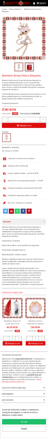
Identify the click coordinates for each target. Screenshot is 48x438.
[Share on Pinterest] (29, 211)
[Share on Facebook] (23, 211)
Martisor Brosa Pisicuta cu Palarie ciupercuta (35, 323)
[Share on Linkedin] (11, 211)
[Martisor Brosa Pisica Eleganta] (6, 137)
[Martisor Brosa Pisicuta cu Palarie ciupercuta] (35, 308)
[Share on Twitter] (5, 211)
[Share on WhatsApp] (17, 211)
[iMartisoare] (17, 3)
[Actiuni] (34, 3)
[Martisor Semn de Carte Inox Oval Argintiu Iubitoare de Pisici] (12, 308)
